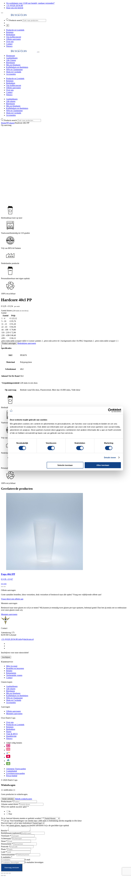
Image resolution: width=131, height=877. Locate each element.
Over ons (10, 41)
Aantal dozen (6, 310)
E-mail (27, 860)
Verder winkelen (8, 799)
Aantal (3, 313)
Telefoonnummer (8, 855)
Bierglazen (10, 62)
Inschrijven (6, 657)
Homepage (10, 56)
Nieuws (9, 46)
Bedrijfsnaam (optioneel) (11, 833)
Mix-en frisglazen (13, 65)
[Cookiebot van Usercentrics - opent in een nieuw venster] (110, 410)
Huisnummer (7, 844)
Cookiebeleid (11, 771)
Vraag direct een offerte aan (12, 599)
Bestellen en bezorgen (15, 668)
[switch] (51, 448)
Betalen (9, 671)
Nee (10, 814)
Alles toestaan (102, 465)
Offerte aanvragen (13, 39)
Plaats (4, 849)
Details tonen (110, 457)
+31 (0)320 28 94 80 (9, 639)
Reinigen (9, 32)
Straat (4, 841)
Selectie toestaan (65, 465)
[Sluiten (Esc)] (10, 873)
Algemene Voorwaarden (16, 769)
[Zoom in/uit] (2, 873)
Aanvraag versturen (11, 868)
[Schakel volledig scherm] (5, 873)
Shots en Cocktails (13, 72)
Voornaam (6, 836)
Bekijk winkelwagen (23, 799)
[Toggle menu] (2, 12)
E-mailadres (6, 857)
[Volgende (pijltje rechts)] (5, 875)
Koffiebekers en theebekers (17, 67)
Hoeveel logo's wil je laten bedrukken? (16, 823)
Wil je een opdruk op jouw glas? (15, 807)
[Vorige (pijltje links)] (2, 875)
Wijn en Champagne (14, 69)
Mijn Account (11, 666)
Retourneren (11, 673)
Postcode (5, 846)
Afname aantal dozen (10, 804)
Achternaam (6, 838)
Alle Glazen (11, 60)
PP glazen (10, 123)
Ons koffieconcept (13, 37)
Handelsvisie (11, 736)
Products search (15, 20)
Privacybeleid (11, 776)
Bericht (4, 831)
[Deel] (7, 873)
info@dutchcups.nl (26, 639)
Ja (9, 811)
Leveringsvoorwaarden (15, 773)
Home (3, 123)
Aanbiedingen (12, 58)
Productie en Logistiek (15, 30)
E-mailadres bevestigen (34, 862)
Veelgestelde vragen (14, 675)
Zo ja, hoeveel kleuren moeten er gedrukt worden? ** (22, 818)
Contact (9, 44)
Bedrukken (10, 34)
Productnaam (7, 801)
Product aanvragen (9, 343)
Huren (8, 731)
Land (4, 852)
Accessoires (11, 74)
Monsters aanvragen (9, 614)
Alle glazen (10, 101)
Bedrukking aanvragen (27, 343)
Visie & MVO (12, 734)
